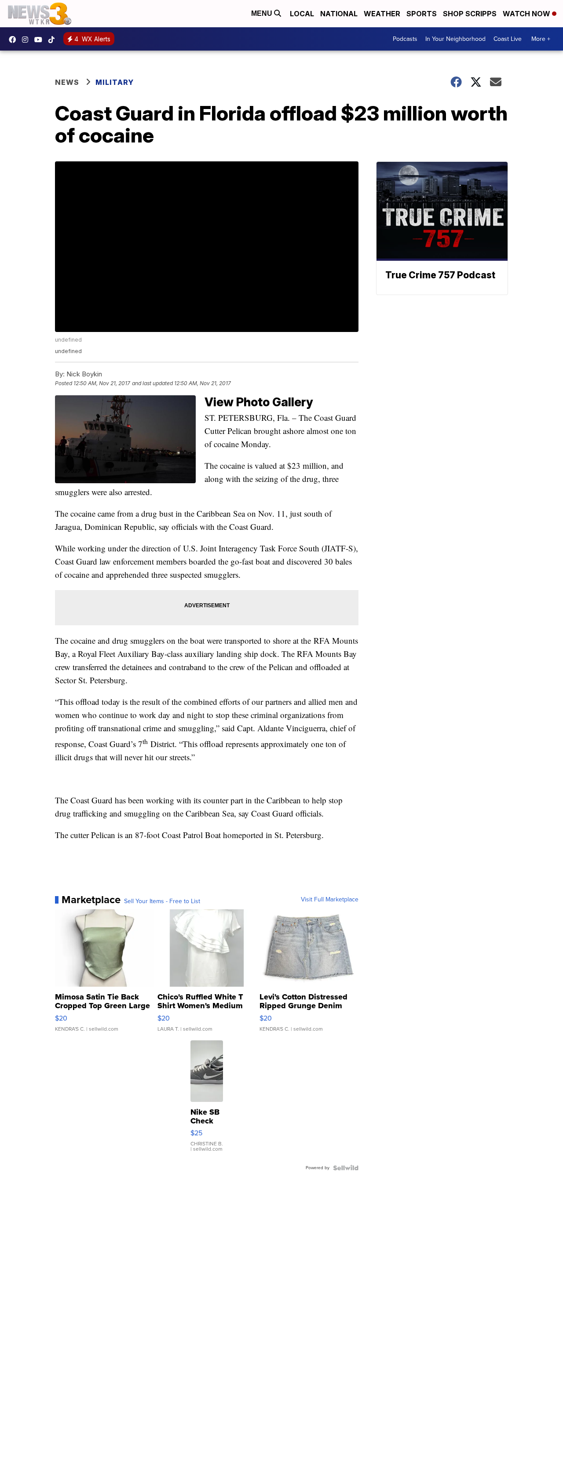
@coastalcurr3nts (53, 39)
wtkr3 (27, 39)
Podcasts (405, 39)
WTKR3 (14, 39)
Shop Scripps (470, 13)
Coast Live (508, 39)
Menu (262, 13)
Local (302, 13)
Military (114, 82)
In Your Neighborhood (455, 39)
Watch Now (527, 13)
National (339, 13)
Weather (382, 13)
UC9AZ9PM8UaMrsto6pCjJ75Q (40, 39)
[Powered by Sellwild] (345, 1168)
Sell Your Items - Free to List (162, 901)
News (67, 82)
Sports (421, 13)
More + (540, 39)
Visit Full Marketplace (329, 900)
